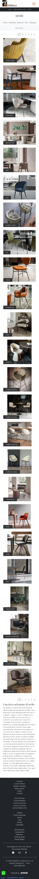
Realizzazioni (19, 788)
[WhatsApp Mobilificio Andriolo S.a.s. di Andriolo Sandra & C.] (4, 873)
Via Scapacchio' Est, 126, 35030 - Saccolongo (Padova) (19, 848)
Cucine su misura (19, 805)
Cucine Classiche (19, 803)
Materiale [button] (20, 23)
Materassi (19, 834)
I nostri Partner (19, 784)
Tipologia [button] (32, 23)
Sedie (29, 9)
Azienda (19, 781)
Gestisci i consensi (18, 878)
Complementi (19, 832)
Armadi (19, 822)
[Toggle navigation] (34, 3)
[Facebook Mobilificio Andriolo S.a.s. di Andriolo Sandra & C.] (26, 852)
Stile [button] (26, 23)
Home (10, 9)
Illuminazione (19, 830)
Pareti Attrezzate (20, 815)
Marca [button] (5, 23)
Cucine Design (19, 798)
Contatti (19, 793)
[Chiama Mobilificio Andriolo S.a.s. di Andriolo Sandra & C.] (13, 852)
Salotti (19, 817)
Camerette (19, 825)
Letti (19, 820)
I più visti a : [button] (19, 28)
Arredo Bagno (19, 839)
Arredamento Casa (19, 9)
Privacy (3, 878)
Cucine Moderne (19, 801)
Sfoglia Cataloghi (19, 786)
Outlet (19, 791)
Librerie (19, 813)
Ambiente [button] (12, 23)
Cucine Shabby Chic (19, 808)
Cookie (9, 878)
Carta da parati (19, 837)
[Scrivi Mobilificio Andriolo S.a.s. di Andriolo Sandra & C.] (19, 852)
